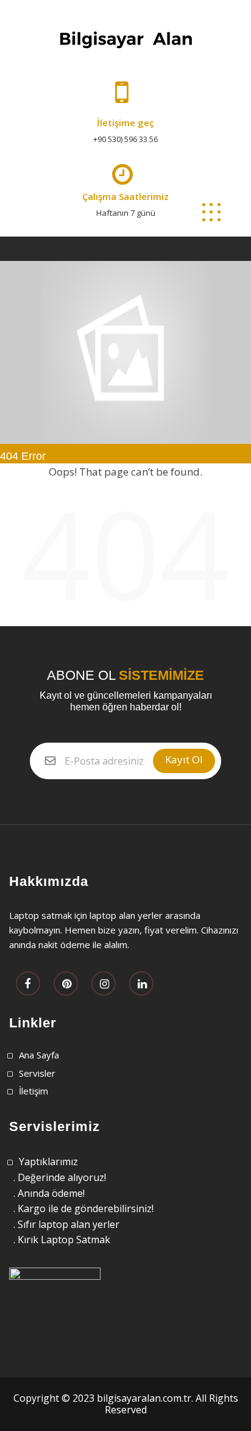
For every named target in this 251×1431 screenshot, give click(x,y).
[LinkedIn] (141, 984)
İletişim (33, 1091)
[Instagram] (103, 984)
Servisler (37, 1073)
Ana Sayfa (39, 1055)
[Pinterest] (65, 984)
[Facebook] (28, 984)
